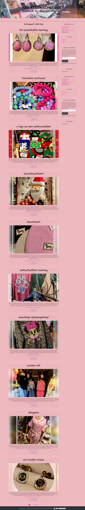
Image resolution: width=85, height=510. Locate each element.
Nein (57, 508)
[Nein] (83, 508)
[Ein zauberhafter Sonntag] (34, 47)
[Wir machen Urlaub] (34, 477)
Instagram (64, 40)
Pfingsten (33, 412)
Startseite (37, 19)
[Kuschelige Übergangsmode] (34, 334)
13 (33, 504)
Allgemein (33, 32)
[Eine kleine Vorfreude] (34, 95)
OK (54, 508)
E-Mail (63, 42)
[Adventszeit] (34, 239)
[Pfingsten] (34, 430)
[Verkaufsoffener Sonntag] (34, 287)
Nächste (36, 504)
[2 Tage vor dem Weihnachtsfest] (34, 144)
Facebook (63, 39)
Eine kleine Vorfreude (33, 78)
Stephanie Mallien (30, 68)
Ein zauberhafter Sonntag (34, 30)
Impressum (48, 19)
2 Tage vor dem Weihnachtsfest (34, 126)
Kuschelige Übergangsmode (34, 317)
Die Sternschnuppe (42, 7)
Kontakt (42, 19)
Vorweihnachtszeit (34, 173)
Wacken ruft (33, 365)
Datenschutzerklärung (62, 508)
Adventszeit (33, 221)
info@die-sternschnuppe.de (67, 30)
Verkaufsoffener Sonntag (33, 270)
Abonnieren (65, 61)
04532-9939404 (64, 28)
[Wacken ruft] (34, 383)
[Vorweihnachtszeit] (34, 191)
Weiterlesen (33, 71)
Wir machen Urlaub (33, 459)
